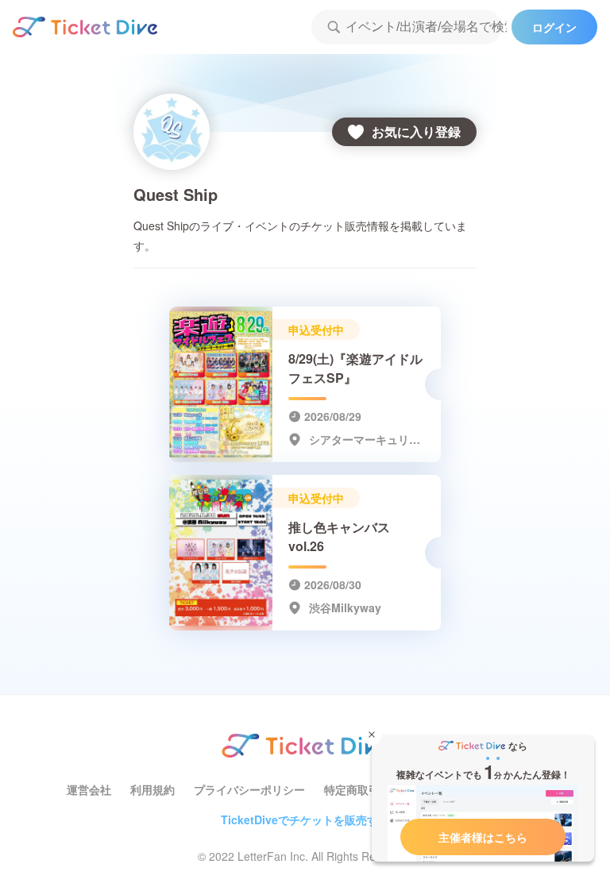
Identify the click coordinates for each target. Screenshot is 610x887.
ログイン (554, 27)
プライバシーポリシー (249, 789)
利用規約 (152, 789)
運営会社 (89, 789)
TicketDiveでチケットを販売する (305, 819)
